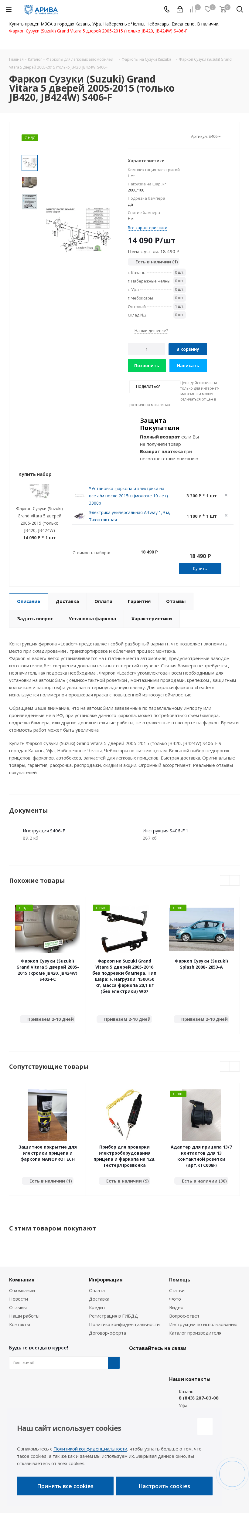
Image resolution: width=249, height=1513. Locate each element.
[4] (148, 136)
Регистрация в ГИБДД (113, 1316)
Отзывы (18, 1307)
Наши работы (24, 1316)
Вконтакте (135, 1362)
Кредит (97, 1307)
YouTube (165, 1362)
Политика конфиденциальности (124, 1324)
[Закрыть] (205, 1426)
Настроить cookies (164, 1486)
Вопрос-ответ (184, 1316)
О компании (22, 1290)
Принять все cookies (65, 1486)
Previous (225, 880)
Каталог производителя (195, 1333)
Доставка (99, 1299)
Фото (175, 1299)
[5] (154, 136)
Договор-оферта (107, 1333)
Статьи (177, 1290)
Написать (188, 365)
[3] (142, 136)
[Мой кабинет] (180, 9)
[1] (131, 136)
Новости (18, 1299)
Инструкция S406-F (44, 831)
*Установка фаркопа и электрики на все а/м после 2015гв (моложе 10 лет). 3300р (129, 496)
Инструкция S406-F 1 (165, 831)
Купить (200, 568)
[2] (136, 136)
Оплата (97, 1290)
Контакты (19, 1324)
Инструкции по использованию (203, 1324)
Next (235, 880)
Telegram (150, 1362)
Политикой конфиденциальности (90, 1449)
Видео (176, 1307)
